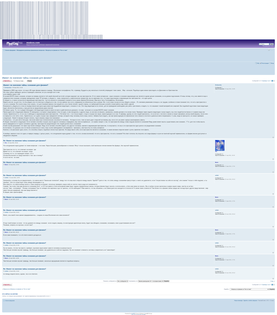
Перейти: (226, 289)
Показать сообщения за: (110, 281)
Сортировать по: (133, 281)
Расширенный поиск (268, 45)
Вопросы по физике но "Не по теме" (56, 50)
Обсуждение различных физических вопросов (31, 50)
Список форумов (10, 50)
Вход (272, 63)
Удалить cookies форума (250, 300)
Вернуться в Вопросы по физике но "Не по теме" (16, 289)
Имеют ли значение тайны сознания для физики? (27, 78)
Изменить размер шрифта (272, 50)
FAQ (258, 63)
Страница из (266, 80)
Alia (6, 142)
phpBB (133, 313)
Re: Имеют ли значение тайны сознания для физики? (24, 141)
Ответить (4, 80)
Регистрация (265, 63)
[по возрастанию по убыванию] (160, 281)
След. (272, 281)
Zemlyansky (8, 87)
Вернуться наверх (273, 137)
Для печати (269, 50)
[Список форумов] (14, 43)
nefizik (6, 177)
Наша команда (238, 300)
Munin (6, 164)
